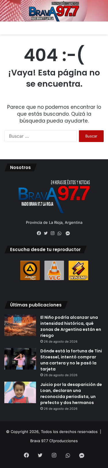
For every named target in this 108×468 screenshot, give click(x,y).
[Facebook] (40, 233)
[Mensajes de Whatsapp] (61, 233)
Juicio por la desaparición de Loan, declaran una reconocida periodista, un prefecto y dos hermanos (71, 393)
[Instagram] (54, 233)
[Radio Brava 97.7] (54, 11)
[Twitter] (47, 233)
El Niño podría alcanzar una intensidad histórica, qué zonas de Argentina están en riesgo (70, 326)
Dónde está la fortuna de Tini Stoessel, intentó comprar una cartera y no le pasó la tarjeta (71, 360)
